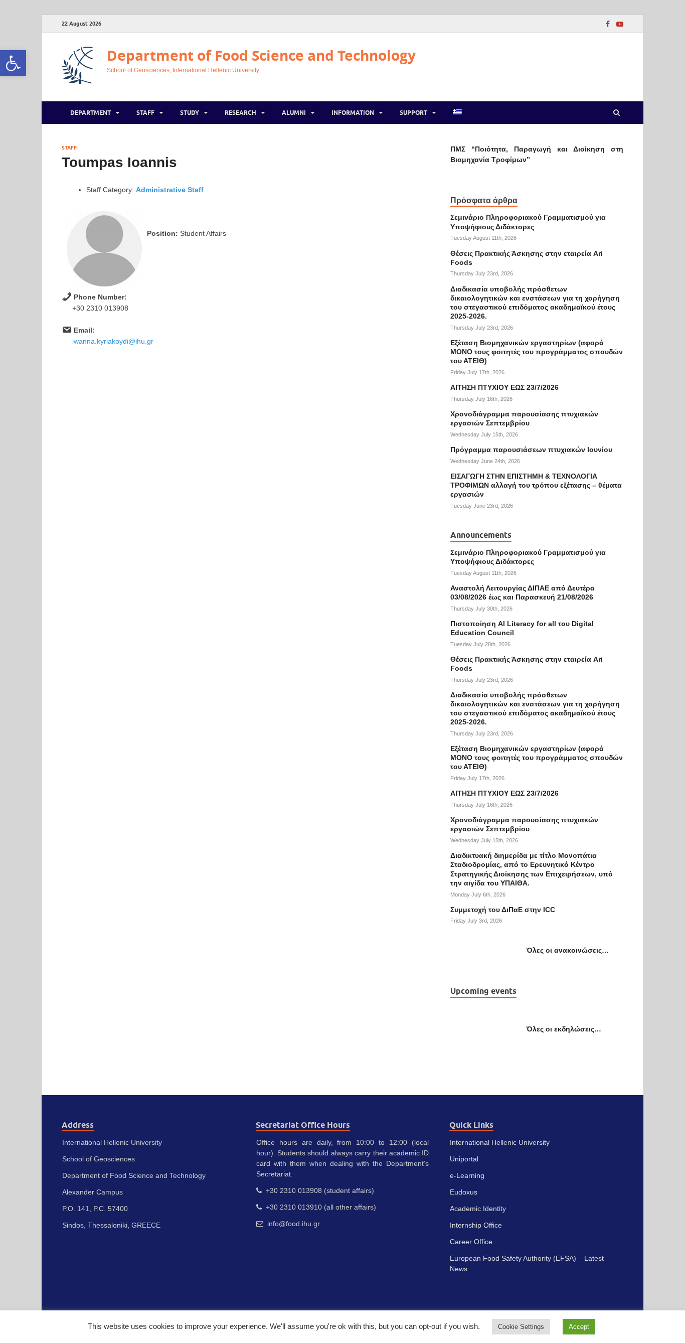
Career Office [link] (471, 1242)
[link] (13, 63)
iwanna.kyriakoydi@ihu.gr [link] (112, 341)
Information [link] (352, 112)
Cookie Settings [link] (521, 1326)
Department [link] (90, 112)
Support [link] (413, 112)
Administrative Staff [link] (170, 190)
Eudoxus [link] (463, 1192)
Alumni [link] (294, 112)
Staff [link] (145, 112)
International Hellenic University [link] (500, 1142)
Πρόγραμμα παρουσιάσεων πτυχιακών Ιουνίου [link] (531, 449)
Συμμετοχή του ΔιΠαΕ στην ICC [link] (502, 910)
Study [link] (189, 112)
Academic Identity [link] (478, 1209)
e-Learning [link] (467, 1175)
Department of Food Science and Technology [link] (261, 55)
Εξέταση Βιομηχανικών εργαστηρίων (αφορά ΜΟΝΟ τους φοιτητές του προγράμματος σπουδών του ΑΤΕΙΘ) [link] (536, 352)
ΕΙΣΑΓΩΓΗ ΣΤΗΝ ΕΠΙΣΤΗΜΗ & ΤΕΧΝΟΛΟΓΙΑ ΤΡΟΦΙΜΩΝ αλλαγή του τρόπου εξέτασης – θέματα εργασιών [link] (536, 485)
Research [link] (240, 112)
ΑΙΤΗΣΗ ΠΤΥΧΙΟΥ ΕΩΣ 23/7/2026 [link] (504, 387)
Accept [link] (579, 1326)
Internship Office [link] (476, 1225)
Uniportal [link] (464, 1159)
